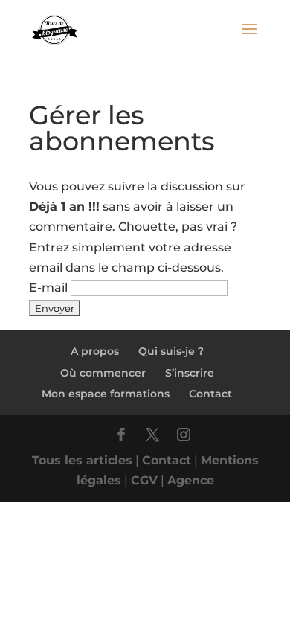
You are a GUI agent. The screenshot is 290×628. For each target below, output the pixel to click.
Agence (190, 480)
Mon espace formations (106, 393)
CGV (144, 480)
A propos (95, 351)
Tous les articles (82, 460)
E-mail (48, 288)
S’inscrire (189, 372)
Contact (210, 393)
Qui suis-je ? (171, 351)
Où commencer (103, 372)
